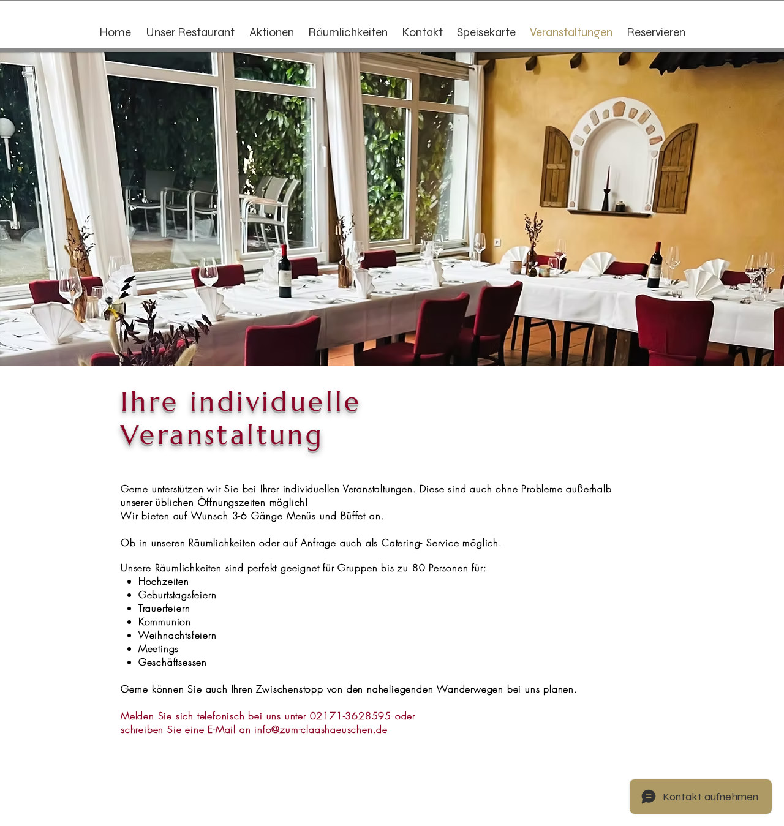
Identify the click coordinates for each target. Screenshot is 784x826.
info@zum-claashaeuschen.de (321, 729)
